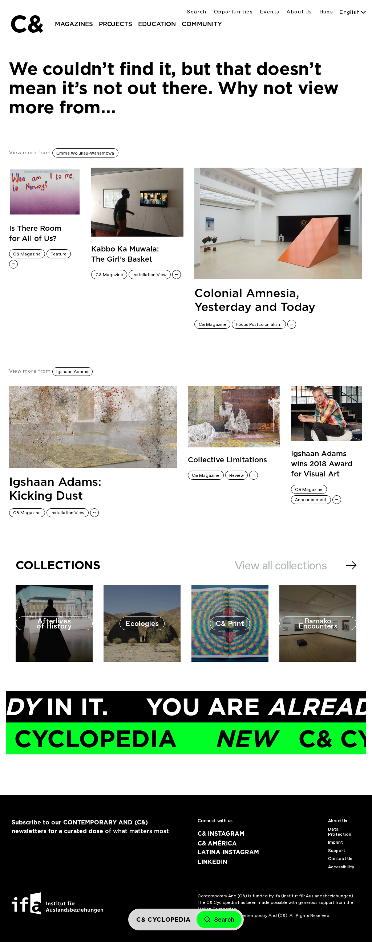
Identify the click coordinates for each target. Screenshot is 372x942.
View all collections (281, 565)
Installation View (149, 274)
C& (26, 24)
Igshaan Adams (72, 371)
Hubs (326, 12)
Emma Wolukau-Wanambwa (85, 153)
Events (269, 12)
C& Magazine (27, 254)
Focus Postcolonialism (259, 324)
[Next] (351, 565)
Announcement (311, 499)
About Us (299, 12)
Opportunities (233, 12)
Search (196, 12)
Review (236, 475)
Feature (58, 254)
